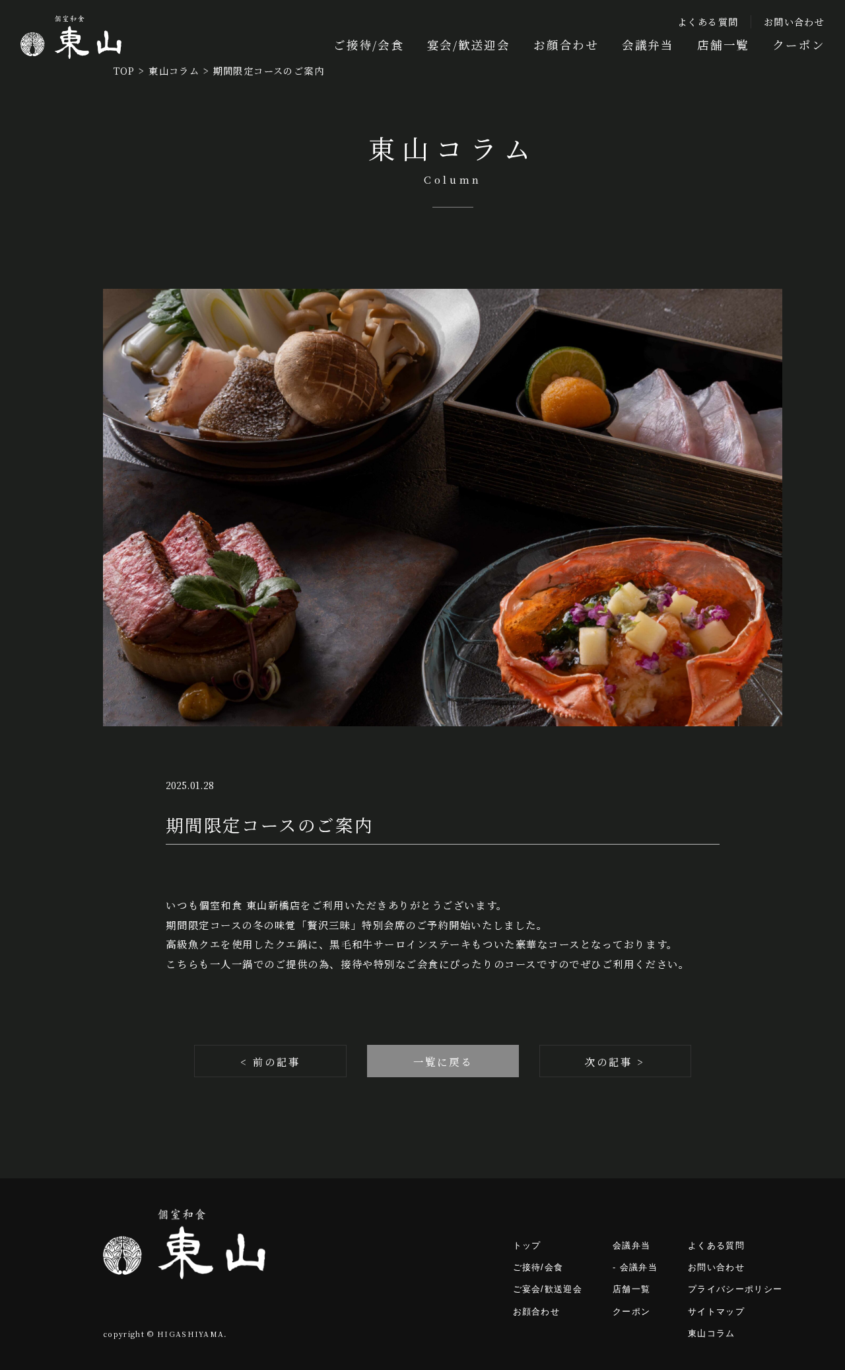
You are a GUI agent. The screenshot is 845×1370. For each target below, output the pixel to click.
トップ (527, 1245)
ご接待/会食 (368, 44)
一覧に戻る (443, 1061)
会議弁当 (648, 44)
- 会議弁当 (635, 1267)
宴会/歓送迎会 (468, 44)
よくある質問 (708, 21)
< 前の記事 (270, 1061)
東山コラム (711, 1333)
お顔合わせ (566, 44)
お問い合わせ (794, 21)
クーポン (798, 44)
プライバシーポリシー (735, 1289)
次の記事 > (615, 1061)
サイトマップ (716, 1311)
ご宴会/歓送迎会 (548, 1289)
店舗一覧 (723, 44)
